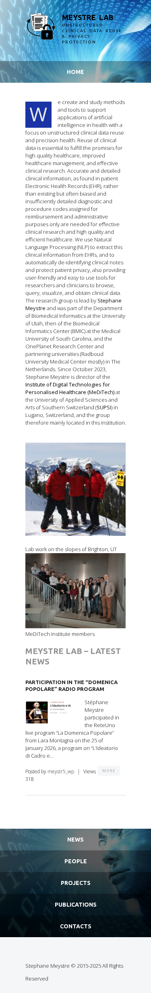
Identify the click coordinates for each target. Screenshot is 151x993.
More (109, 770)
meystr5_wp (61, 771)
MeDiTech (101, 392)
